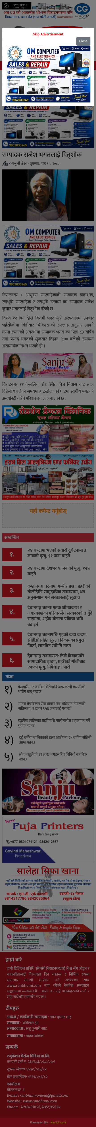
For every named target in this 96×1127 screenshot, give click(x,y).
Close (83, 41)
